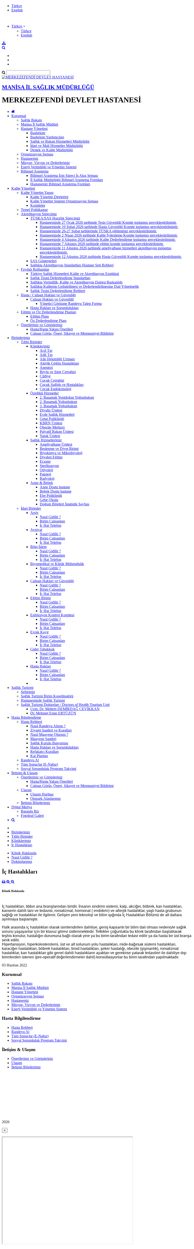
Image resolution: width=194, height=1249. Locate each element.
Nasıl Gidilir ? (50, 517)
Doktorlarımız (21, 862)
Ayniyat (36, 530)
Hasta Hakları (40, 666)
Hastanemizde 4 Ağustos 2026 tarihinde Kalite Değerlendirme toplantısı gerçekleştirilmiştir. (108, 240)
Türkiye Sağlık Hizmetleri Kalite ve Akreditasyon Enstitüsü (74, 274)
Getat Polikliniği (52, 419)
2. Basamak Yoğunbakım (58, 402)
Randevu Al (30, 760)
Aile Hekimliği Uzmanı (57, 359)
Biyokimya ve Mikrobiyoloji (61, 453)
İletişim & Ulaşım (24, 773)
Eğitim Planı (39, 316)
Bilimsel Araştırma (34, 171)
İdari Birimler (31, 508)
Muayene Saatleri (43, 739)
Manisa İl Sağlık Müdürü (39, 124)
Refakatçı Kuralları (44, 752)
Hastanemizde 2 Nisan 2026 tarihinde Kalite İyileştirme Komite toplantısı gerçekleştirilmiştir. (109, 235)
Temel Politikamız (34, 210)
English (17, 10)
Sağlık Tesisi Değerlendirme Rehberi (57, 291)
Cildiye (45, 376)
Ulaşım (26, 790)
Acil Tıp (46, 350)
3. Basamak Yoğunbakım (58, 406)
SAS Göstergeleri (43, 261)
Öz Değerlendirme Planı (48, 321)
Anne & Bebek (41, 483)
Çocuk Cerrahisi (52, 380)
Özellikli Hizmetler (44, 393)
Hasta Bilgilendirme (26, 717)
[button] (18, 26)
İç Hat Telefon (50, 525)
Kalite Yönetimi (23, 188)
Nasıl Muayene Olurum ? (49, 734)
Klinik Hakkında (23, 853)
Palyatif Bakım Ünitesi (57, 432)
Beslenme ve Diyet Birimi (59, 449)
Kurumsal (18, 116)
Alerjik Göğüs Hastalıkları (59, 363)
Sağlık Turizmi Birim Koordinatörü (47, 696)
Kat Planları (39, 756)
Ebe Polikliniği (51, 496)
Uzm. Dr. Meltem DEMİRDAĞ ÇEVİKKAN (65, 709)
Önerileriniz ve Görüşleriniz (41, 325)
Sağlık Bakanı (31, 120)
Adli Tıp (46, 355)
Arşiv (34, 513)
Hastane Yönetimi (34, 129)
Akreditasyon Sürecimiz (39, 214)
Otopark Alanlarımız (45, 798)
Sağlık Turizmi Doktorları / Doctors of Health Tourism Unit (65, 705)
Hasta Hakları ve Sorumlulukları (54, 308)
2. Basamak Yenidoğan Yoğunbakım (67, 397)
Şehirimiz (28, 692)
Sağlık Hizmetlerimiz (46, 440)
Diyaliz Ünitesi (51, 410)
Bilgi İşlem (38, 547)
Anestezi (46, 368)
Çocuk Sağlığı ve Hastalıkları (62, 385)
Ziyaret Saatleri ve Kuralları (51, 730)
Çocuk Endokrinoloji (55, 389)
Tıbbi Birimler (31, 342)
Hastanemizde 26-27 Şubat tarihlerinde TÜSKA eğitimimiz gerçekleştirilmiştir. (98, 231)
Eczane (45, 461)
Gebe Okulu (49, 500)
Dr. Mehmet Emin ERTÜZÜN (53, 713)
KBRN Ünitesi (51, 423)
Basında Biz (30, 811)
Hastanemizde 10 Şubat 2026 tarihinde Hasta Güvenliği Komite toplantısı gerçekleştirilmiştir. (109, 227)
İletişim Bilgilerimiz (35, 803)
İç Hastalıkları (21, 845)
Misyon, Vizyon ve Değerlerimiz (45, 163)
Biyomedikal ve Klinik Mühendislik (57, 564)
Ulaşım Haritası (41, 794)
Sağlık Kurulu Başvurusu (49, 743)
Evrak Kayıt (39, 632)
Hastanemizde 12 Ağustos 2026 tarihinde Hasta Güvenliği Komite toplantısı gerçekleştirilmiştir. (111, 257)
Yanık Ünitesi (50, 436)
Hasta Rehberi (31, 722)
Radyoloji (47, 478)
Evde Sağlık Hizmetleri (57, 414)
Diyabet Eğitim (51, 457)
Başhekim (37, 133)
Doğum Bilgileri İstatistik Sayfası (64, 504)
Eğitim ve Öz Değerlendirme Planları (48, 312)
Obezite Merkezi (52, 427)
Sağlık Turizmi (22, 688)
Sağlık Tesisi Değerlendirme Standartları (60, 278)
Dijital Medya (21, 807)
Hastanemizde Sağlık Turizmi (43, 700)
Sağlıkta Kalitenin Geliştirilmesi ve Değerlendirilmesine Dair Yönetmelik (84, 286)
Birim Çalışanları (52, 521)
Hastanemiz (29, 158)
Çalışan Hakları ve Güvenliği (52, 299)
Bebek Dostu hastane (55, 491)
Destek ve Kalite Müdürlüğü (51, 150)
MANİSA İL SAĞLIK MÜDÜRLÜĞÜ (48, 87)
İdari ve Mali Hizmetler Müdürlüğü (56, 146)
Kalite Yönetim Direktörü (49, 197)
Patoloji (45, 474)
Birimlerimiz (20, 338)
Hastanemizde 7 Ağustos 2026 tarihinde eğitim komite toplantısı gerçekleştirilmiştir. (102, 244)
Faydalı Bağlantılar (35, 269)
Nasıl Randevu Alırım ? (48, 726)
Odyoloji (46, 470)
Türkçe (16, 6)
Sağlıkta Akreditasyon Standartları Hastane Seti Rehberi (72, 265)
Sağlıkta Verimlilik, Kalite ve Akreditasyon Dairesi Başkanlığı (76, 282)
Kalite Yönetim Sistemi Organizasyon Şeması (64, 201)
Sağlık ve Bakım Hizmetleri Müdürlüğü (59, 141)
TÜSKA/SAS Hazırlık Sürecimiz (55, 218)
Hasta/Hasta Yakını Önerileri (51, 329)
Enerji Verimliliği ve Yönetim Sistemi (48, 167)
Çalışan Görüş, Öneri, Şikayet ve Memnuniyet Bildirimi (72, 333)
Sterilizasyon (49, 466)
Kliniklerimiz (40, 346)
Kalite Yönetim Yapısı (37, 193)
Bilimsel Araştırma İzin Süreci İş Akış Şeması (64, 176)
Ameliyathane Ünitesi (56, 444)
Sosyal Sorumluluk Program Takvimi (48, 769)
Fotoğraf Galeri (32, 816)
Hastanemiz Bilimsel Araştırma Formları (60, 184)
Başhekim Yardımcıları (47, 137)
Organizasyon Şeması (37, 154)
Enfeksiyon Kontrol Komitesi (52, 615)
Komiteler (37, 205)
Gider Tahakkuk (42, 649)
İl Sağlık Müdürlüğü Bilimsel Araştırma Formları (66, 180)
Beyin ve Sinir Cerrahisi (58, 372)
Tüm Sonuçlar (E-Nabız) (39, 764)
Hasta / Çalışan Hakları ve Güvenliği (48, 295)
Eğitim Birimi (40, 598)
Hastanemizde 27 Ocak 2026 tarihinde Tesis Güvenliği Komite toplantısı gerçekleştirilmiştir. (108, 222)
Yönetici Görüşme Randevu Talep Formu (71, 304)
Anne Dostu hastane (55, 487)
